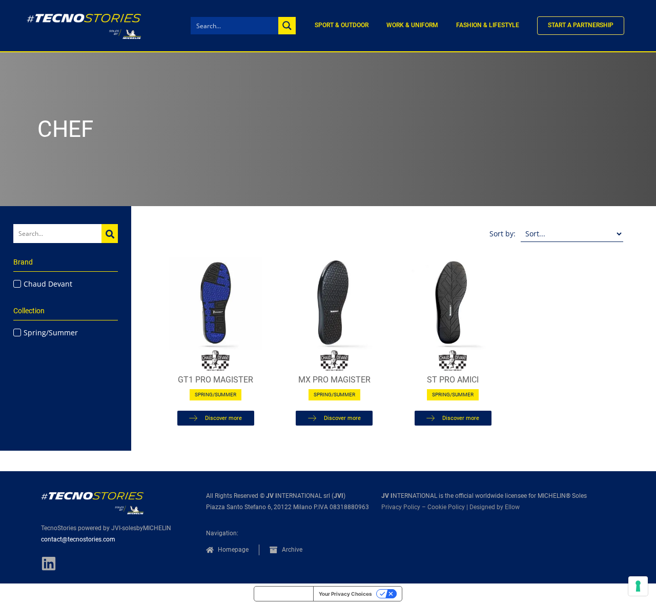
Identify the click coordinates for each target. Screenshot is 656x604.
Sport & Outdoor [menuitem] (341, 25)
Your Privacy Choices (345, 594)
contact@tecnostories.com (78, 539)
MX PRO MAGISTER (334, 380)
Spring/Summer (215, 394)
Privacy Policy (400, 507)
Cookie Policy (446, 507)
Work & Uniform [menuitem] (412, 25)
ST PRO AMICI (453, 380)
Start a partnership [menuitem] (580, 25)
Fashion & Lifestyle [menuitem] (487, 25)
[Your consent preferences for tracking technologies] (638, 586)
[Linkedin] (48, 563)
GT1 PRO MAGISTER (215, 380)
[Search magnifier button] (287, 25)
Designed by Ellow (494, 507)
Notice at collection (283, 594)
